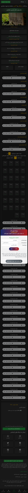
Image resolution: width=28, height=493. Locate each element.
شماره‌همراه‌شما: (23, 242)
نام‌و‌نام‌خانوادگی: (23, 240)
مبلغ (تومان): (24, 245)
